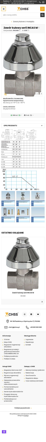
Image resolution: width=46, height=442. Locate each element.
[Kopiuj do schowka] (39, 28)
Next (41, 93)
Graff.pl (26, 415)
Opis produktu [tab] (10, 125)
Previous (37, 93)
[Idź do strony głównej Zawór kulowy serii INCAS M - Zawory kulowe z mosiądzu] (23, 9)
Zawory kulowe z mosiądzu (23, 21)
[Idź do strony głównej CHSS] (12, 314)
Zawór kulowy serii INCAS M (23, 293)
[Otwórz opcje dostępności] (4, 431)
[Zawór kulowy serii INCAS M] (23, 64)
